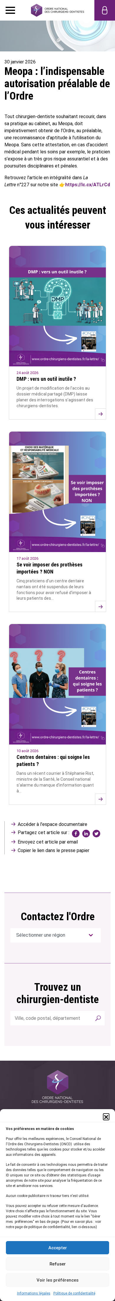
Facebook (76, 833)
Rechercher (98, 1018)
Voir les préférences (57, 1280)
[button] (106, 1116)
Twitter (96, 833)
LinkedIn (86, 833)
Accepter (57, 1247)
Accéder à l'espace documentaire (52, 824)
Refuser (58, 1264)
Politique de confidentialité (74, 1293)
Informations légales (33, 1293)
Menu (10, 10)
